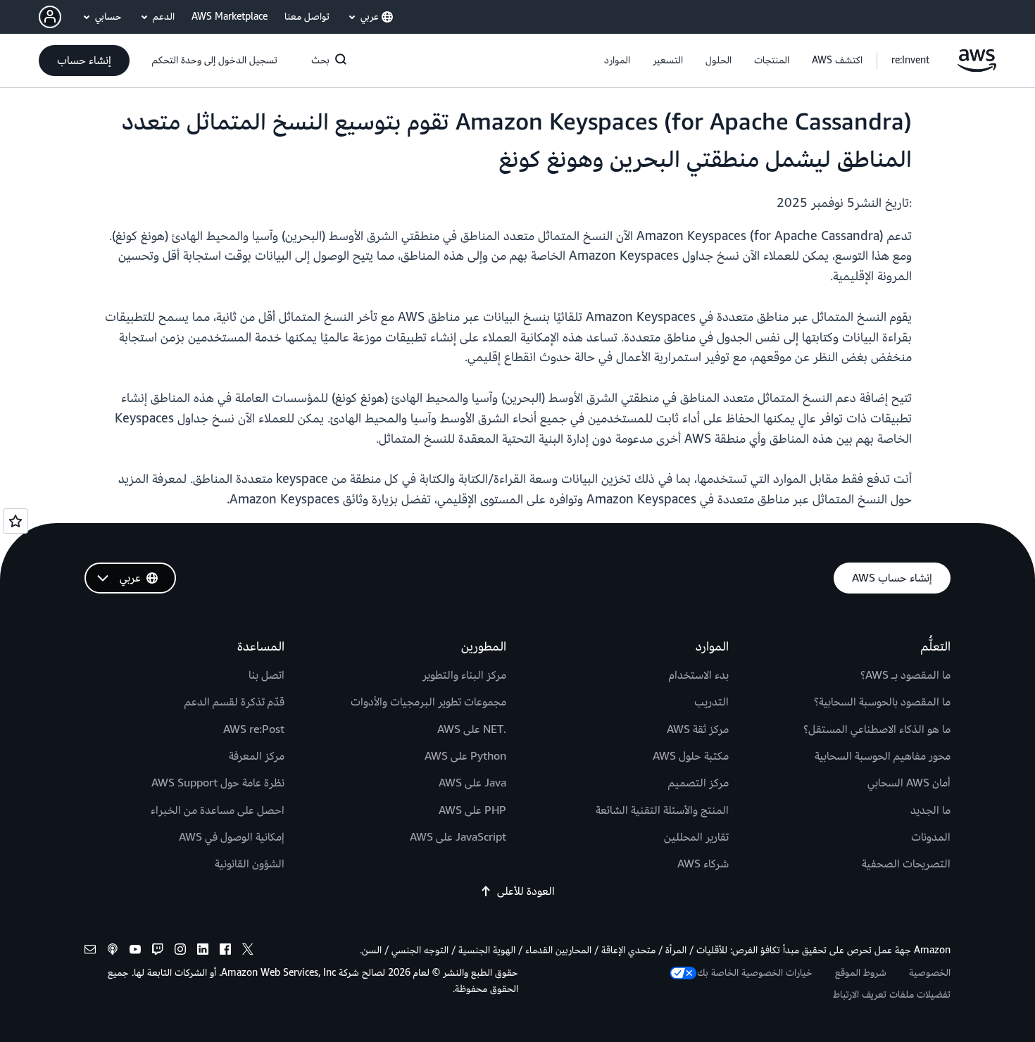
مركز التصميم (698, 782)
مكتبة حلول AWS (691, 756)
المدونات (931, 837)
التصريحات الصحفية (906, 863)
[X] (247, 951)
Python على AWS (465, 756)
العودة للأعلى (526, 891)
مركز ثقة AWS (698, 729)
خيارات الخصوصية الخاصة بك (755, 972)
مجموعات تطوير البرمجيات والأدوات (428, 701)
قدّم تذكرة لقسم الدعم (234, 701)
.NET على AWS (471, 729)
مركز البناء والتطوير (464, 675)
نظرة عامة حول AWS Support (217, 782)
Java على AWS (472, 782)
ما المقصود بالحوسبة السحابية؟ (882, 701)
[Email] (90, 951)
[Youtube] (135, 951)
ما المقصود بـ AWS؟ (905, 675)
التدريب (711, 701)
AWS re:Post (253, 729)
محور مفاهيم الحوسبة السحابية (883, 756)
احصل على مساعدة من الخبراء (217, 810)
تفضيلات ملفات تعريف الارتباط (892, 994)
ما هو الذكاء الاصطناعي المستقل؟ (877, 729)
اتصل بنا (266, 675)
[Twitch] (157, 951)
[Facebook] (225, 951)
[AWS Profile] (50, 17)
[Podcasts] (112, 951)
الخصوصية (930, 972)
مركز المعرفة (256, 756)
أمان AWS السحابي (909, 782)
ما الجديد (930, 810)
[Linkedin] (202, 951)
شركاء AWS (703, 863)
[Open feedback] (15, 521)
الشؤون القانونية (249, 863)
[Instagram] (180, 951)
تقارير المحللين (696, 837)
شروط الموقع (860, 972)
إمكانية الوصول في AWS (231, 837)
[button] (837, 60)
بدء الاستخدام (699, 675)
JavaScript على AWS (458, 837)
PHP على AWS (472, 810)
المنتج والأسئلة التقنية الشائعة (662, 810)
